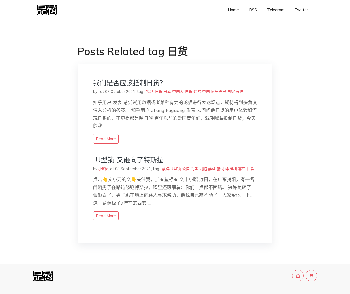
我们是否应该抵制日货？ (129, 83)
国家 (231, 91)
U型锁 (176, 168)
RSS (253, 9)
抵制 (150, 91)
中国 (206, 91)
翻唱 (197, 91)
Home (233, 9)
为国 (194, 168)
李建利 (231, 168)
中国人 (178, 91)
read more (106, 138)
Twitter (301, 9)
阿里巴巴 (218, 91)
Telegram (275, 9)
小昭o (103, 168)
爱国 (240, 91)
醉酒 (212, 168)
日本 (167, 91)
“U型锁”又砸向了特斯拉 (128, 160)
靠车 (242, 168)
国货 (188, 91)
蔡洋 (166, 168)
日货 (158, 91)
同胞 (203, 168)
